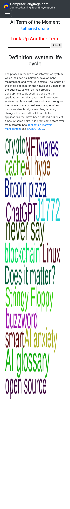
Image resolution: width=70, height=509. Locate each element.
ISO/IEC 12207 (35, 128)
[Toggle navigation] (7, 13)
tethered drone (35, 28)
